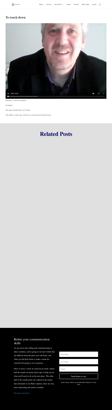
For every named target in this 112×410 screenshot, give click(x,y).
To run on (17, 307)
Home (41, 4)
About (68, 4)
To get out (17, 189)
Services (48, 4)
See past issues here (22, 393)
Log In (94, 4)
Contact (76, 4)
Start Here (57, 4)
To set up (16, 248)
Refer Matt (85, 4)
